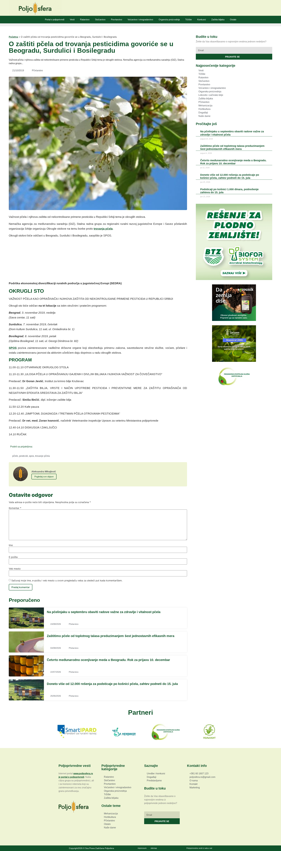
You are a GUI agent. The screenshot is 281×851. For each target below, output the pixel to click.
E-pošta (13, 557)
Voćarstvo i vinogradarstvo (140, 19)
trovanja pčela (103, 228)
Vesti (72, 19)
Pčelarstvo (37, 70)
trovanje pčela (42, 456)
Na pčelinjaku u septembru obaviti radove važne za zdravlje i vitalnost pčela (103, 612)
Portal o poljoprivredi (54, 19)
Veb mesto (15, 568)
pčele (15, 456)
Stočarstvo (100, 19)
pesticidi (23, 456)
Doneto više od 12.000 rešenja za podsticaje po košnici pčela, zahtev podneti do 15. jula (112, 684)
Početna (13, 36)
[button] (35, 446)
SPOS (13, 347)
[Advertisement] (98, 260)
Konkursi (201, 19)
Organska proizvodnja (169, 19)
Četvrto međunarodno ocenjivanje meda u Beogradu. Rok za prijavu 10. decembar (108, 660)
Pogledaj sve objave (44, 476)
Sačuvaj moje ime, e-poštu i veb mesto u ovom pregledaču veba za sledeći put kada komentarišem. (66, 580)
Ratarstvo (84, 19)
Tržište (188, 19)
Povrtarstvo (116, 19)
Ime (11, 545)
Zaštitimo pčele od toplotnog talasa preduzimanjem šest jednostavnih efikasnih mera (110, 636)
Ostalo (233, 19)
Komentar (15, 508)
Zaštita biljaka (217, 19)
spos (31, 456)
